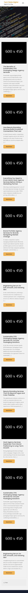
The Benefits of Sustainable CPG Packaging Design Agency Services (13, 69)
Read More (9, 96)
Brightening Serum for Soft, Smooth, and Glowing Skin (13, 288)
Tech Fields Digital (11, 2)
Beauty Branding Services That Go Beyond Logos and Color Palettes (14, 393)
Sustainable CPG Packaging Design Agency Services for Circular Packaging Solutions (13, 339)
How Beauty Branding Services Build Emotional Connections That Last (13, 129)
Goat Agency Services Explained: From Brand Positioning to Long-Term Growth (13, 445)
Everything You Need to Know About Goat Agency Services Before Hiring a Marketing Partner (13, 181)
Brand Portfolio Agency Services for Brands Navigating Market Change (12, 234)
